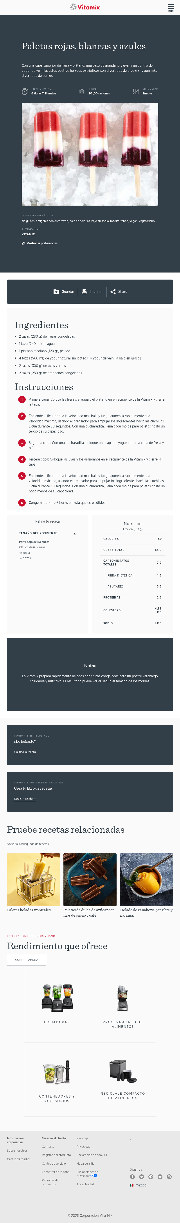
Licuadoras (57, 1022)
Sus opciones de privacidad (87, 1174)
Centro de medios (19, 1159)
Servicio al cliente (54, 1138)
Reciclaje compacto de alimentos (123, 1095)
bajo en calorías (80, 221)
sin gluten (28, 221)
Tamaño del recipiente (38, 533)
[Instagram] (169, 1176)
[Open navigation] (171, 6)
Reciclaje (82, 1138)
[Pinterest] (150, 1176)
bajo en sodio (100, 221)
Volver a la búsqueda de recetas (28, 844)
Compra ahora (26, 960)
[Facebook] (132, 1176)
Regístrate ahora (25, 799)
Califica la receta (25, 752)
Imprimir (96, 291)
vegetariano (147, 221)
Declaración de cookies (92, 1155)
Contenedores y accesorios (57, 1098)
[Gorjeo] (141, 1176)
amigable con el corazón (52, 221)
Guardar (68, 291)
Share (122, 291)
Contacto (48, 1147)
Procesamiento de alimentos (123, 1024)
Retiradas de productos (50, 1182)
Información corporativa (15, 1140)
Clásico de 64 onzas (32, 547)
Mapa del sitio (86, 1164)
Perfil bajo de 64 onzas (34, 542)
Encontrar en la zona (55, 1172)
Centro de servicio (54, 1164)
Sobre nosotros (17, 1151)
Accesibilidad (85, 1184)
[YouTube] (160, 1176)
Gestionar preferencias (42, 243)
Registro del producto (56, 1155)
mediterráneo (119, 221)
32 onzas (25, 558)
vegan (134, 221)
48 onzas (25, 553)
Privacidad (83, 1147)
